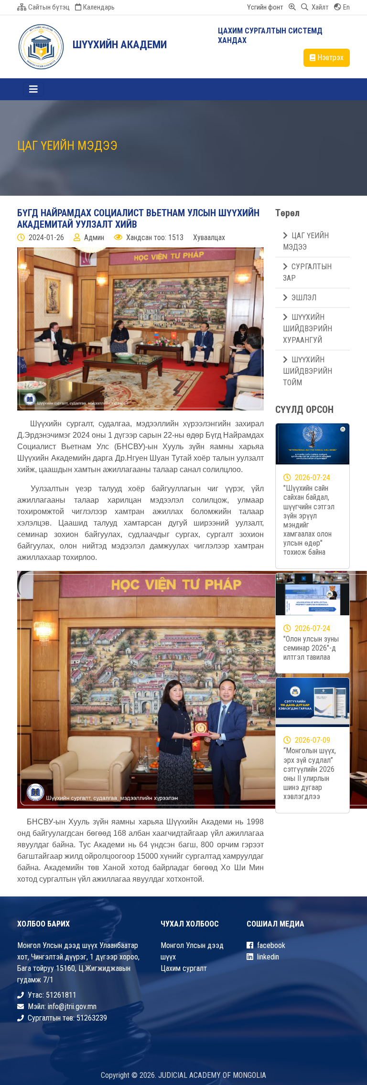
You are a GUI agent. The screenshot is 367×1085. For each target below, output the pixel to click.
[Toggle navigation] (33, 89)
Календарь (99, 7)
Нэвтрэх (330, 57)
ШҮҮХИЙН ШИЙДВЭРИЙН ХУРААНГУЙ (307, 329)
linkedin (268, 956)
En (346, 7)
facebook (271, 945)
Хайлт (319, 7)
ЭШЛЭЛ (303, 297)
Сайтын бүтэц (49, 7)
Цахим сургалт (184, 968)
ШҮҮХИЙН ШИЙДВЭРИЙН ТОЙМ (307, 371)
